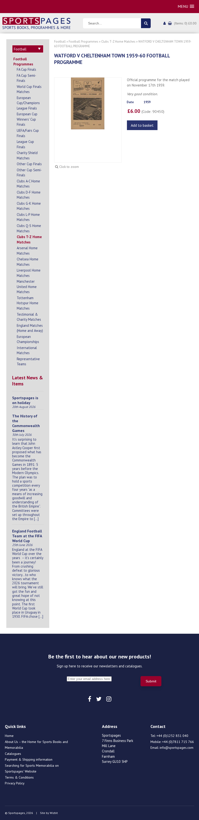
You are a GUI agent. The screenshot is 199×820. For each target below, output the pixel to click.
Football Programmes (23, 62)
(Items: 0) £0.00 (185, 23)
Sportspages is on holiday (25, 400)
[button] (186, 6)
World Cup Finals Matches (29, 89)
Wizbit (54, 813)
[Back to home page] (36, 22)
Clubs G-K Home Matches (29, 206)
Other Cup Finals (29, 164)
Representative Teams (28, 362)
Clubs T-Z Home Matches (29, 239)
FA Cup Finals (26, 69)
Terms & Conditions (19, 777)
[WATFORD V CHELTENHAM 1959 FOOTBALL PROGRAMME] (87, 103)
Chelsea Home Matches (27, 262)
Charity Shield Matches (27, 155)
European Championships (28, 339)
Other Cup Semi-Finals (29, 173)
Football (60, 41)
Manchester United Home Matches (27, 286)
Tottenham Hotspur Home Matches (27, 303)
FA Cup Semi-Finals (26, 78)
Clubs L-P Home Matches (28, 217)
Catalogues (13, 753)
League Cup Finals (25, 144)
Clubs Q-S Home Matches (29, 228)
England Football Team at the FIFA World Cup (27, 536)
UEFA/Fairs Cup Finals (28, 133)
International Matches (27, 350)
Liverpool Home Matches (29, 273)
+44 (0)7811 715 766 (178, 742)
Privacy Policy (15, 783)
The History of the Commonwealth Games (26, 423)
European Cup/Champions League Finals (28, 102)
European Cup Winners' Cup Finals (27, 119)
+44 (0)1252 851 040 (172, 736)
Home (9, 736)
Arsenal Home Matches (27, 251)
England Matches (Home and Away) (30, 328)
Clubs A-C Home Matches (28, 184)
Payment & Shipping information (28, 759)
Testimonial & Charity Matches (29, 317)
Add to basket (142, 125)
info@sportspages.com (176, 747)
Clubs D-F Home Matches (29, 195)
